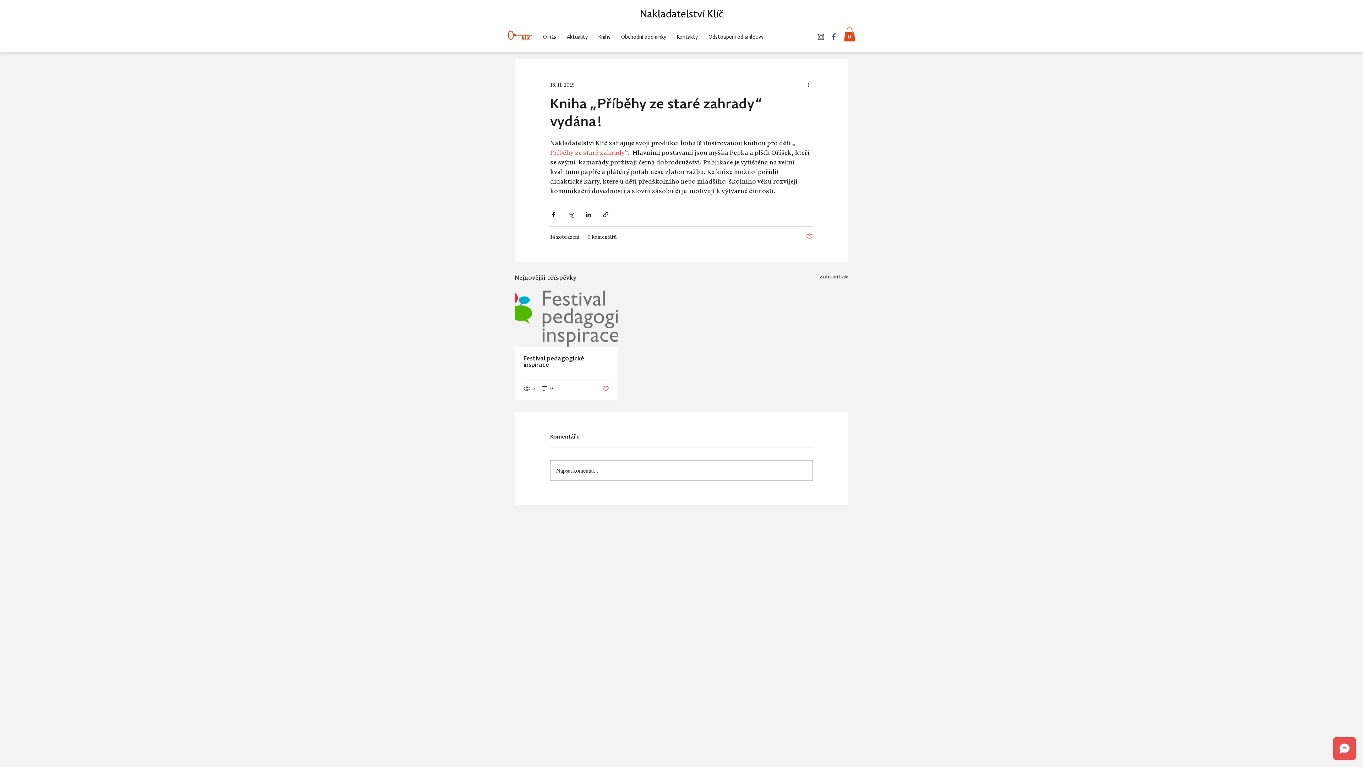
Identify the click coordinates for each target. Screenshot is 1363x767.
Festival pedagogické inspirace (554, 362)
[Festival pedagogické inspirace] (566, 318)
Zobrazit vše (834, 276)
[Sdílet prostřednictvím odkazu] (605, 214)
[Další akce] (808, 85)
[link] (849, 34)
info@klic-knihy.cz (790, 21)
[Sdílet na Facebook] (553, 214)
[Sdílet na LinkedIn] (588, 214)
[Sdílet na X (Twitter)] (571, 214)
